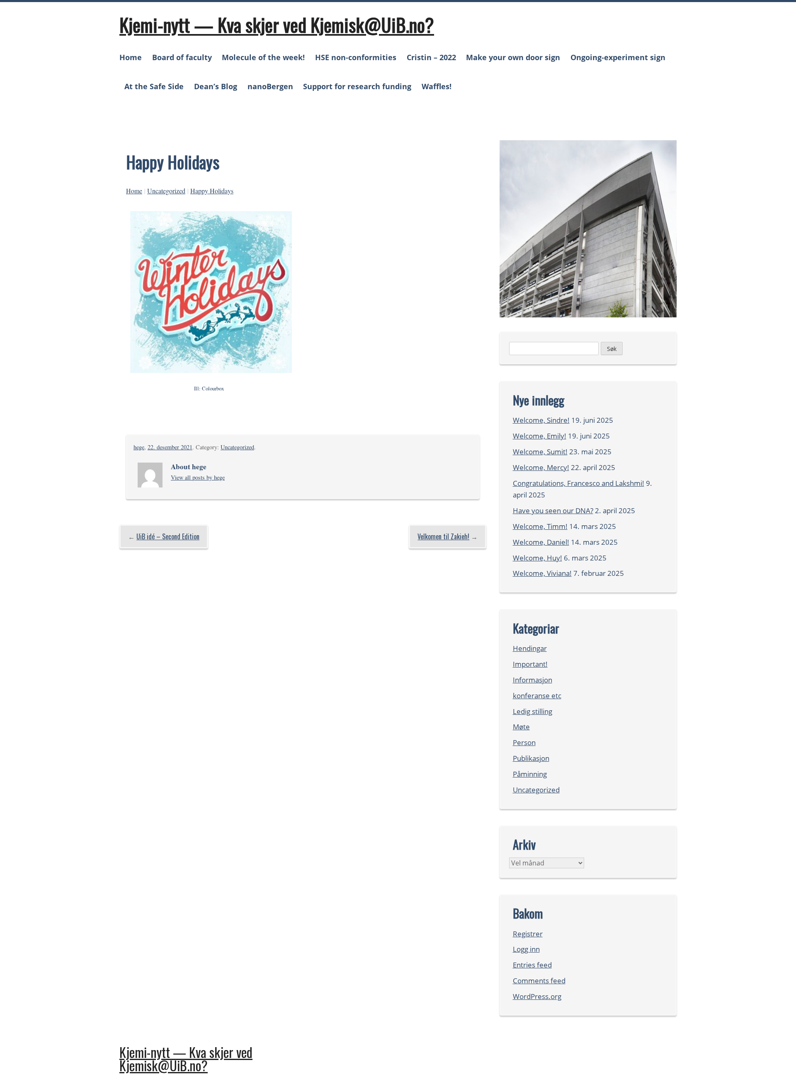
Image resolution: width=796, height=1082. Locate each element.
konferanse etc (537, 695)
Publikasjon (531, 758)
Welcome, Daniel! (541, 542)
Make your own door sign (513, 57)
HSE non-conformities (355, 57)
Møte (521, 726)
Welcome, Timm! (540, 526)
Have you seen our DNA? (553, 510)
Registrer (528, 933)
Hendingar (530, 648)
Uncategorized (166, 190)
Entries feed (532, 965)
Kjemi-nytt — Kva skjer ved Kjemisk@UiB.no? (276, 24)
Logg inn (526, 949)
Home (130, 57)
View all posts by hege (198, 477)
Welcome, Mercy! (541, 467)
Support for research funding (357, 86)
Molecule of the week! (263, 57)
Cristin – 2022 (431, 57)
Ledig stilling (532, 711)
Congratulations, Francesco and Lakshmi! (578, 483)
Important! (530, 664)
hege (138, 447)
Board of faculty (182, 57)
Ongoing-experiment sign (617, 57)
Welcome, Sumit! (540, 451)
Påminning (530, 774)
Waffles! (436, 86)
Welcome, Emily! (539, 436)
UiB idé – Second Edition (167, 536)
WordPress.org (537, 996)
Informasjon (532, 680)
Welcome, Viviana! (542, 573)
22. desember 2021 (170, 447)
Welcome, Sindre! (541, 420)
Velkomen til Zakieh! (443, 536)
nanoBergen (270, 86)
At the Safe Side (154, 86)
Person (524, 742)
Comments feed (539, 980)
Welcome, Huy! (537, 558)
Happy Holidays (211, 190)
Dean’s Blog (215, 86)
